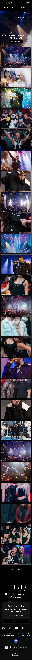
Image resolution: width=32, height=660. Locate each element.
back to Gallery (16, 41)
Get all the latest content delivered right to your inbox (16, 610)
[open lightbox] (16, 56)
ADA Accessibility (11, 635)
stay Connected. (16, 606)
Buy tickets (23, 7)
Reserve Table (8, 7)
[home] (7, 3)
